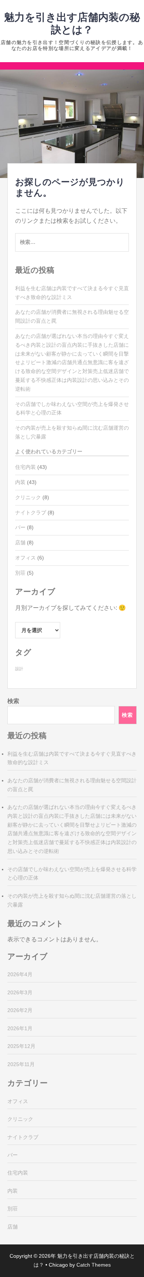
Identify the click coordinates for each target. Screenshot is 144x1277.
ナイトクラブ (30, 512)
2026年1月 (19, 1028)
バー (20, 527)
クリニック (28, 497)
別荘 (20, 573)
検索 (13, 701)
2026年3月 (19, 992)
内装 (20, 482)
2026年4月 (19, 974)
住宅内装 (25, 467)
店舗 (20, 542)
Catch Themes (93, 1265)
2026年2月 (19, 1010)
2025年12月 (21, 1046)
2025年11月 (21, 1064)
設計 (19, 668)
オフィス (25, 558)
